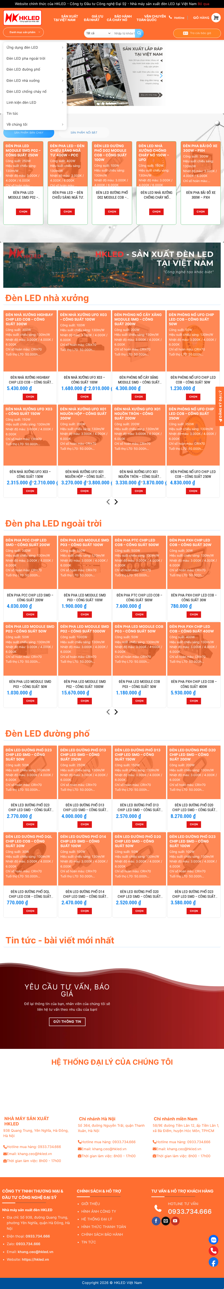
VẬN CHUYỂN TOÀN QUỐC (151, 18)
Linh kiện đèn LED (21, 102)
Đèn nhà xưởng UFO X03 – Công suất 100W (84, 379)
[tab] (28, 132)
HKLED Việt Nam (128, 1282)
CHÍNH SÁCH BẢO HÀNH (102, 1234)
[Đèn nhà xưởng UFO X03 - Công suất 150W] (30, 435)
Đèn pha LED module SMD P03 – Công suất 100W (85, 597)
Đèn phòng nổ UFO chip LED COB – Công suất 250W (193, 474)
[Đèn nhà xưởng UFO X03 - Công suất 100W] (84, 341)
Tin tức (12, 113)
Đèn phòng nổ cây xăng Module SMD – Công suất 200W (139, 380)
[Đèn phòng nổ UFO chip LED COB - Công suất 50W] (193, 341)
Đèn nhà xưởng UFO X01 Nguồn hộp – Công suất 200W (84, 474)
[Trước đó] (109, 502)
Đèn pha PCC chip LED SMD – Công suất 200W (30, 597)
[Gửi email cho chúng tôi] (165, 1221)
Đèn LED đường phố (23, 69)
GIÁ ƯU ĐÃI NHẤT (93, 18)
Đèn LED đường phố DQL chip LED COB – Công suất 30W (30, 894)
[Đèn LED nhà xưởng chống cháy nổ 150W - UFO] (156, 164)
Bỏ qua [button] (203, 4)
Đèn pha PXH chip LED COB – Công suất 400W (194, 684)
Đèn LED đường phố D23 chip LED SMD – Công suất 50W (30, 807)
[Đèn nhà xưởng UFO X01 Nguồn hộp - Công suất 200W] (84, 435)
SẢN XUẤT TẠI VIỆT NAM (66, 18)
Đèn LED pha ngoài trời (26, 58)
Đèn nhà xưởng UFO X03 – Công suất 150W (30, 474)
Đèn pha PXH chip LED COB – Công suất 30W (194, 597)
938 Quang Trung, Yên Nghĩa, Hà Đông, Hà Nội (35, 1133)
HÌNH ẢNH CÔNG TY (98, 1211)
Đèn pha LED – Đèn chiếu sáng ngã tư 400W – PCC (67, 195)
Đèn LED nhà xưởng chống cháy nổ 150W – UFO (156, 195)
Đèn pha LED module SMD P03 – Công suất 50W (30, 684)
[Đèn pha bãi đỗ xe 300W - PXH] (200, 164)
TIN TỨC (88, 1242)
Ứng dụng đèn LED (22, 47)
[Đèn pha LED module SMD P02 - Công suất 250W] (23, 164)
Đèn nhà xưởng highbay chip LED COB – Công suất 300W (30, 380)
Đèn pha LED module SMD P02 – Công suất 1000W (85, 684)
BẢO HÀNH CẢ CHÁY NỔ (119, 18)
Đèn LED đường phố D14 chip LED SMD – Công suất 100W (84, 894)
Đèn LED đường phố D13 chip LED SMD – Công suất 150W (139, 807)
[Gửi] (139, 33)
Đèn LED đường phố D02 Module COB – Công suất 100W (112, 195)
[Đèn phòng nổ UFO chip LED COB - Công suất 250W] (193, 435)
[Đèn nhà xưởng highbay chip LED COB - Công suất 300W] (30, 341)
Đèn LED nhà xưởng (23, 80)
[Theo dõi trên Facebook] (156, 1221)
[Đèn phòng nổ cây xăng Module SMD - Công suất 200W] (139, 341)
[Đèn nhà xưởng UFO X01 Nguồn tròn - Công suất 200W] (139, 435)
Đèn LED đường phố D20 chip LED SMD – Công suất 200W (193, 807)
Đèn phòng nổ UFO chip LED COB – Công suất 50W (193, 379)
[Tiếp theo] (116, 502)
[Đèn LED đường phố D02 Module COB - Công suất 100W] (111, 164)
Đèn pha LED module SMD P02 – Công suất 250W (23, 195)
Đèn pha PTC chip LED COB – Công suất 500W (139, 597)
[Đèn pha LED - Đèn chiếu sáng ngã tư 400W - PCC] (67, 164)
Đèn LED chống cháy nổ (27, 91)
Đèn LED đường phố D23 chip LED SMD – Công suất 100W (193, 894)
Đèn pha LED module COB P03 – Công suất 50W (139, 684)
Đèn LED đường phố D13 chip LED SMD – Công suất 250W (84, 807)
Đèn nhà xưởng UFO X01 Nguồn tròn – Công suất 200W (138, 474)
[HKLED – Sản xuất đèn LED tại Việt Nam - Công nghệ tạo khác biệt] (25, 18)
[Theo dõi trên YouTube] (175, 1221)
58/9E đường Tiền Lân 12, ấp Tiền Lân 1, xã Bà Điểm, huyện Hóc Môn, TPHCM (186, 1128)
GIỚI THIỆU (90, 1204)
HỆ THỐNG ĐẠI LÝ (96, 1219)
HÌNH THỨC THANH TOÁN (103, 1227)
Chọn (23, 211)
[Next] (161, 75)
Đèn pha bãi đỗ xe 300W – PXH (201, 195)
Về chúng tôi (17, 124)
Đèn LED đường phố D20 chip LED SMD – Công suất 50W (139, 894)
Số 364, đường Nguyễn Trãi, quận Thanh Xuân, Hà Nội (111, 1128)
